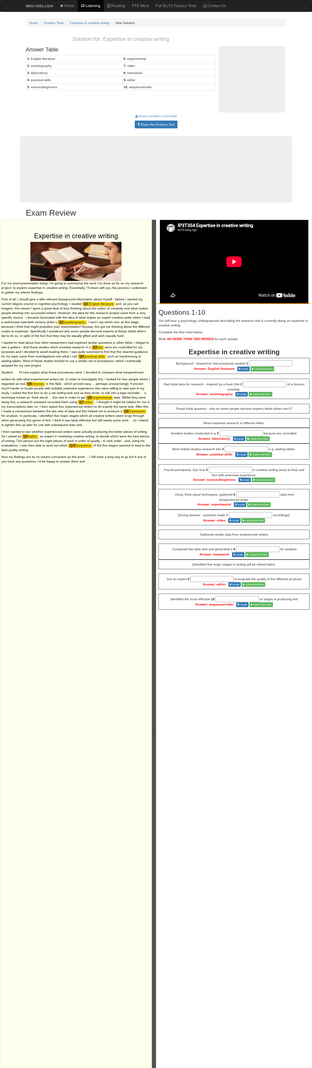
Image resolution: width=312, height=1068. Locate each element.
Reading (117, 6)
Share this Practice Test (157, 124)
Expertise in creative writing (89, 23)
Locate (244, 368)
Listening (92, 6)
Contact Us (216, 6)
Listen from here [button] (263, 368)
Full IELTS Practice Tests (176, 6)
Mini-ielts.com (39, 6)
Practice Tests (54, 23)
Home (68, 6)
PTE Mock (140, 6)
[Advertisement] (156, 169)
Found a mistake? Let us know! (157, 116)
